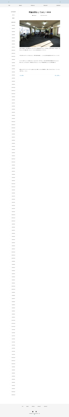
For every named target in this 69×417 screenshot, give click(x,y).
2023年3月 (13, 149)
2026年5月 (13, 34)
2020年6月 (13, 233)
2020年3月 (13, 242)
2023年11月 (13, 124)
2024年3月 (13, 115)
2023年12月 (13, 121)
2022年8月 (13, 168)
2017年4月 (13, 345)
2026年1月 (13, 47)
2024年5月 (13, 109)
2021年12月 (13, 183)
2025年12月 (13, 50)
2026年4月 (13, 37)
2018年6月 (13, 301)
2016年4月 (13, 379)
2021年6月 (13, 199)
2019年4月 (13, 273)
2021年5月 (13, 202)
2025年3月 (13, 78)
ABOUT (20, 5)
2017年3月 (13, 348)
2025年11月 (13, 53)
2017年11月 (13, 323)
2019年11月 (13, 255)
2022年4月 (13, 180)
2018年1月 (13, 317)
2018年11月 (13, 289)
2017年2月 (13, 351)
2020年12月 (13, 214)
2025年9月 (13, 59)
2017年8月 (13, 332)
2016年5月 (13, 376)
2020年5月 (13, 236)
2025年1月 (13, 84)
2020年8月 (13, 227)
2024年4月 (13, 112)
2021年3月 (13, 208)
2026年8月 (13, 25)
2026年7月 (13, 28)
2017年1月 (13, 354)
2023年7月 (13, 137)
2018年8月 (13, 295)
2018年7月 (13, 298)
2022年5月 (13, 177)
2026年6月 (13, 31)
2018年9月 (13, 292)
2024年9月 (13, 96)
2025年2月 (13, 81)
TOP (9, 5)
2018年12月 (13, 286)
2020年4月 (13, 239)
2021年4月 (13, 205)
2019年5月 (13, 270)
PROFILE (33, 5)
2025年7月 (13, 65)
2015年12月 (13, 391)
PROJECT (46, 5)
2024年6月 (13, 106)
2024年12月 (13, 87)
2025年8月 (13, 62)
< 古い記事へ (22, 75)
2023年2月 (13, 152)
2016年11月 (13, 360)
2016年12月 (13, 357)
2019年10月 (13, 258)
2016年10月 (13, 363)
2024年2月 (13, 118)
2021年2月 (13, 211)
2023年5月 (13, 143)
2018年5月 (13, 304)
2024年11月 (13, 90)
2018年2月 (13, 314)
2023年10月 (13, 127)
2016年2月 (13, 385)
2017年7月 (13, 335)
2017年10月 (13, 326)
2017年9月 (13, 329)
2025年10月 (13, 56)
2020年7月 (13, 230)
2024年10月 (13, 93)
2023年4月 (13, 146)
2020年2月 (13, 245)
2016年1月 (13, 388)
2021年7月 (13, 196)
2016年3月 (13, 382)
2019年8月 (13, 264)
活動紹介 (35, 15)
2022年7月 (13, 171)
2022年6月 (13, 174)
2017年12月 (13, 320)
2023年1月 (13, 155)
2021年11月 (13, 186)
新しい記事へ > (57, 75)
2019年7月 (13, 267)
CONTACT (58, 5)
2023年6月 (13, 140)
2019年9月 (13, 261)
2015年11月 (13, 394)
